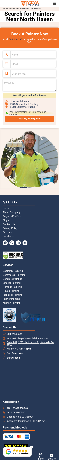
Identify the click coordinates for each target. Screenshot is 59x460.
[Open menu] (55, 3)
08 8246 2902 (16, 39)
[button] (17, 452)
